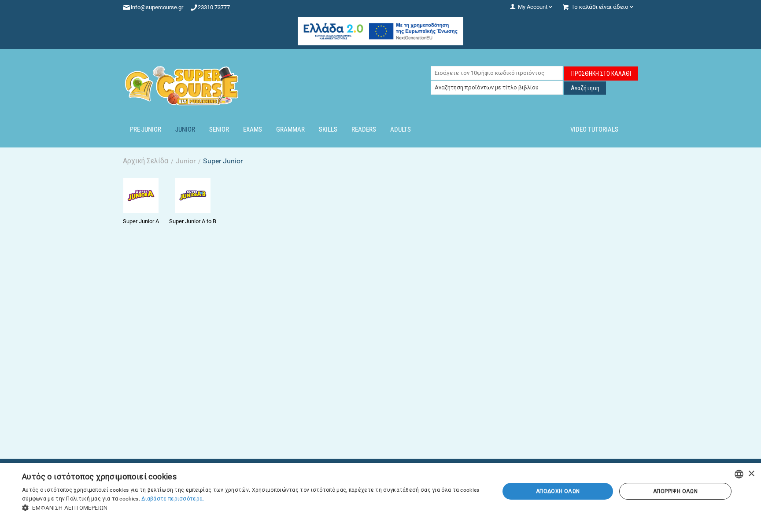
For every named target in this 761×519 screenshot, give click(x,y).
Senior (219, 129)
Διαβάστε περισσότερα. (172, 499)
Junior (185, 129)
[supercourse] (182, 85)
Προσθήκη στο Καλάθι (601, 73)
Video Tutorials (594, 129)
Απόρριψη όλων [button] (675, 491)
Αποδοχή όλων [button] (558, 491)
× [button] (751, 474)
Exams (252, 129)
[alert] (380, 491)
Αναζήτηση (585, 88)
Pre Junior (145, 129)
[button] (253, 507)
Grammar (290, 129)
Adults (400, 129)
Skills (328, 129)
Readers (363, 129)
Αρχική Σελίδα (145, 161)
